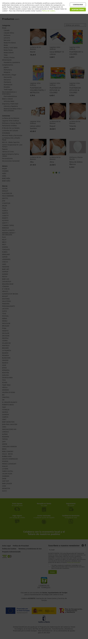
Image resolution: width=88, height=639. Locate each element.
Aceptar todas (78, 9)
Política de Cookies (48, 11)
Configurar (78, 5)
